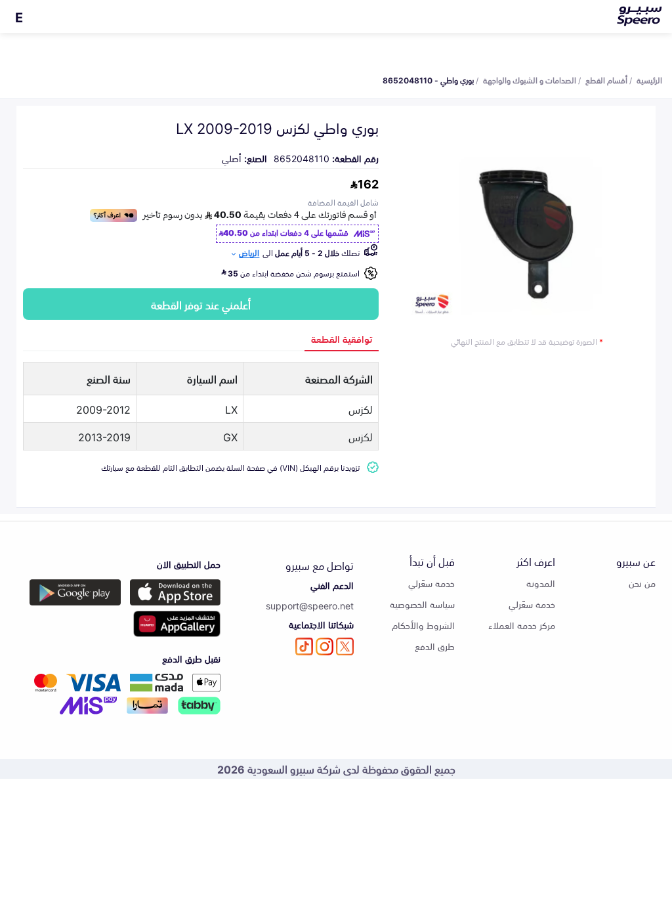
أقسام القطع (606, 79)
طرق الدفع (435, 646)
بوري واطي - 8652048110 (428, 79)
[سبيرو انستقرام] (324, 646)
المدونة (540, 583)
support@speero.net (310, 605)
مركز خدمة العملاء (521, 625)
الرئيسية (649, 79)
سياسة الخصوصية (422, 604)
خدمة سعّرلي (532, 604)
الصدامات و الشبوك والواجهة (529, 79)
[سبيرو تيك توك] (304, 646)
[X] (345, 646)
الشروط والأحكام (423, 625)
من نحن (642, 583)
